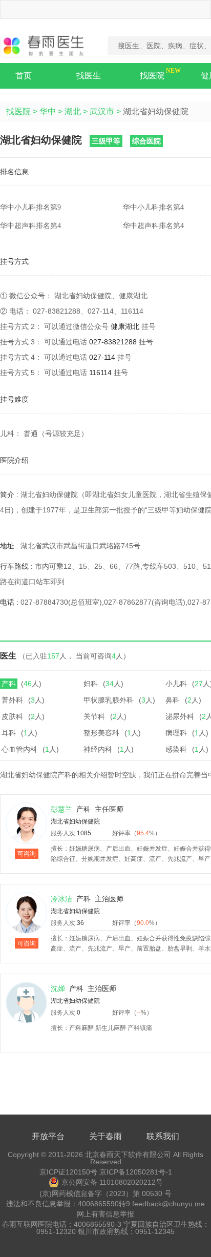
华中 (47, 111)
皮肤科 (12, 716)
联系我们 (162, 1136)
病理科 (176, 733)
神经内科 (97, 749)
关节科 (94, 716)
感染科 (176, 749)
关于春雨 (105, 1136)
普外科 (12, 700)
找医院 (152, 75)
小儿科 (176, 683)
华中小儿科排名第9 (30, 207)
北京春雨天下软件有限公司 (128, 1154)
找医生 (88, 75)
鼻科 (172, 700)
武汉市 (102, 111)
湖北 (73, 111)
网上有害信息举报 (105, 1214)
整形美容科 (101, 733)
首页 (23, 75)
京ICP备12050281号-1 (135, 1172)
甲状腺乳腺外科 (108, 700)
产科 (9, 683)
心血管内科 (19, 749)
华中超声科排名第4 (30, 226)
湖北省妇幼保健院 (75, 821)
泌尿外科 (179, 716)
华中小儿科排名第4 (153, 207)
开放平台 (48, 1136)
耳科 (9, 733)
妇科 (90, 683)
